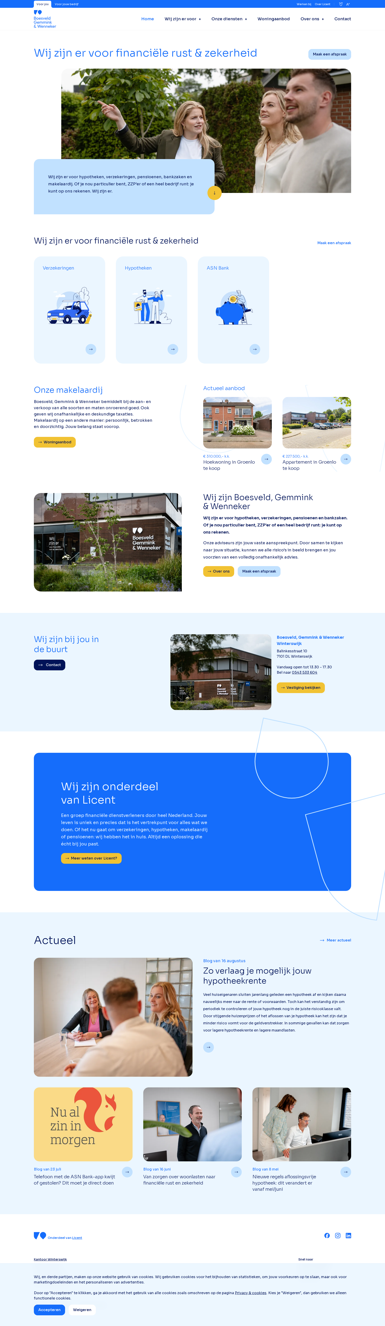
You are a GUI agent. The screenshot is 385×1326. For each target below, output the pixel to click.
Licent (77, 1238)
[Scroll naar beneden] (214, 193)
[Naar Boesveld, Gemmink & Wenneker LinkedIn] (348, 1235)
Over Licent (322, 4)
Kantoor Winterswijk (50, 1259)
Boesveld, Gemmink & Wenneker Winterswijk (310, 640)
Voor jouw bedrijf (66, 4)
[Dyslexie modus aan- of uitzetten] (341, 4)
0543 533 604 (304, 672)
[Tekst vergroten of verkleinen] (348, 4)
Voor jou (43, 4)
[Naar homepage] (45, 19)
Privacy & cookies (250, 1293)
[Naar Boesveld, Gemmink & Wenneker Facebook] (327, 1235)
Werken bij (304, 4)
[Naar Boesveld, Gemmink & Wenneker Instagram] (337, 1235)
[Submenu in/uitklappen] (198, 19)
